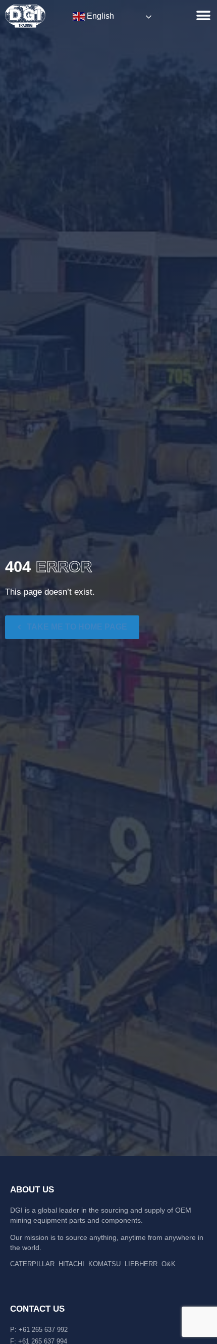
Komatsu (104, 1264)
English (99, 16)
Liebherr (141, 1264)
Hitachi (71, 1264)
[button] (203, 15)
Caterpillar (32, 1264)
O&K (168, 1264)
